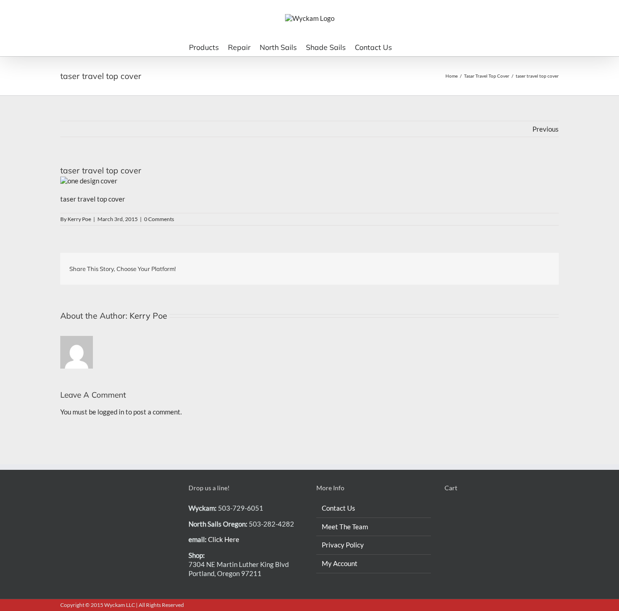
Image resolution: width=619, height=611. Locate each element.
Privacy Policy (343, 545)
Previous (545, 129)
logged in (110, 412)
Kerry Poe (79, 219)
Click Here (223, 539)
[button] (418, 47)
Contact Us (338, 508)
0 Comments (159, 219)
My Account (340, 563)
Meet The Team (345, 526)
